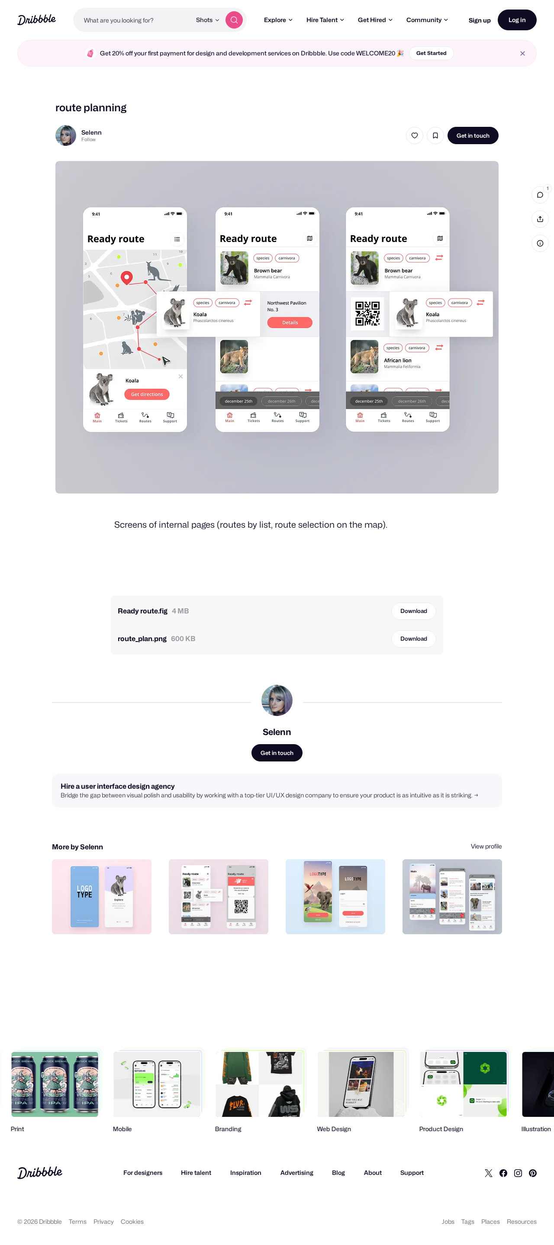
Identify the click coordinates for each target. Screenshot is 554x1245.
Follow (88, 139)
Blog (338, 1172)
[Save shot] (435, 135)
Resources (522, 1221)
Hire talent (196, 1172)
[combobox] (132, 20)
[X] (489, 1173)
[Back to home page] (36, 19)
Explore (275, 19)
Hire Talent (322, 19)
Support (412, 1172)
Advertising (296, 1172)
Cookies (132, 1221)
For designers (142, 1172)
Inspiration (245, 1172)
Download (413, 610)
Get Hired (372, 19)
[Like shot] (414, 135)
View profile (486, 846)
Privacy (103, 1221)
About (373, 1172)
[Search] (234, 20)
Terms (78, 1221)
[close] (522, 53)
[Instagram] (518, 1173)
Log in (517, 19)
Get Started (431, 53)
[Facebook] (503, 1173)
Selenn (91, 132)
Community (423, 19)
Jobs (448, 1221)
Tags (467, 1221)
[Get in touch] (100, 918)
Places (490, 1221)
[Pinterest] (533, 1173)
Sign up (480, 20)
